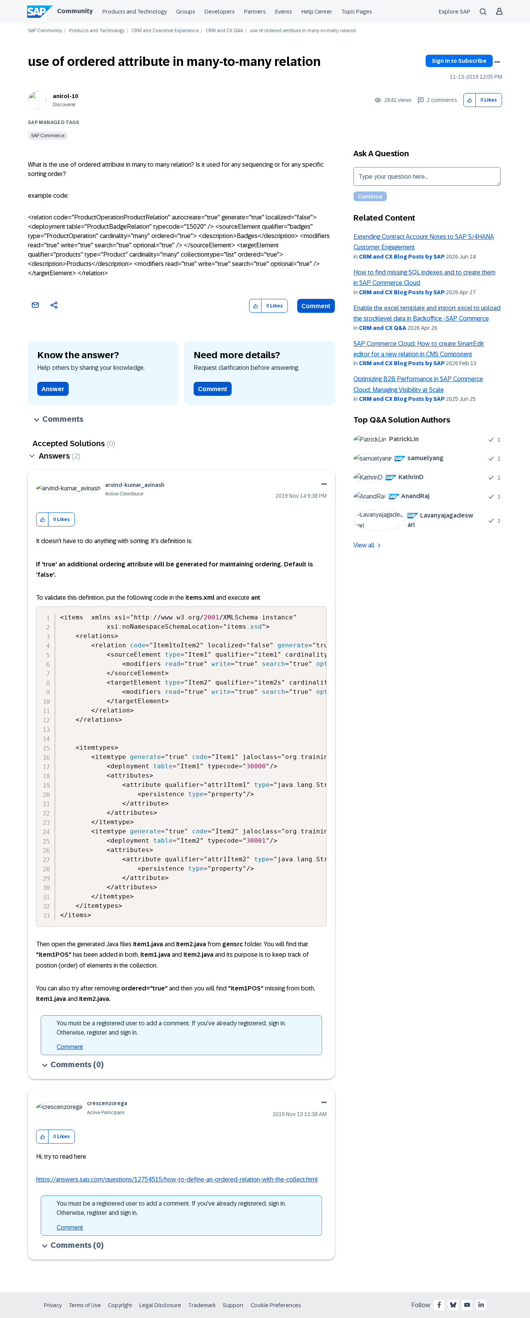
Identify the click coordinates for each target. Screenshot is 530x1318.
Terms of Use (85, 1305)
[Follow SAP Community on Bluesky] (453, 1305)
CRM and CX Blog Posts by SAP (402, 257)
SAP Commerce (47, 135)
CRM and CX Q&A (224, 30)
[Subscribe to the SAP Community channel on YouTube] (467, 1305)
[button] (470, 100)
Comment (316, 306)
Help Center (316, 12)
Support (233, 1305)
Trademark (202, 1305)
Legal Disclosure (160, 1305)
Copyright (120, 1305)
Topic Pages (356, 12)
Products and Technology (134, 12)
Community (75, 11)
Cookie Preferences (276, 1305)
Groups (185, 12)
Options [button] (497, 62)
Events (283, 12)
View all (363, 545)
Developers (219, 12)
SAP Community (45, 30)
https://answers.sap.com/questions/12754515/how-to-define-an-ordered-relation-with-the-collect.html (177, 1179)
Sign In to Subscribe (459, 61)
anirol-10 (65, 96)
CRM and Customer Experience (165, 30)
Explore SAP (454, 12)
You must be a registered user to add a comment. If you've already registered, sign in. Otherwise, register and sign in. (171, 1028)
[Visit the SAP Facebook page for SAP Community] (439, 1305)
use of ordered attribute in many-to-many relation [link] (303, 30)
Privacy (53, 1305)
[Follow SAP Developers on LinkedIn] (481, 1305)
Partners (255, 12)
